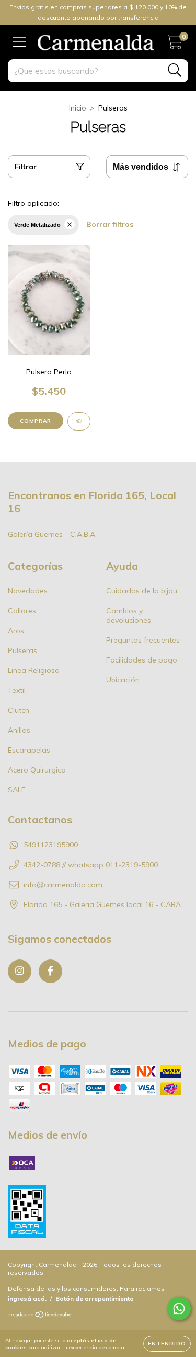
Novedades (28, 590)
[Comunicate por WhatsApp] (179, 1308)
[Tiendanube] (40, 1316)
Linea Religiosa (34, 670)
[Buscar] (175, 70)
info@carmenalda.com (63, 884)
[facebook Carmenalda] (50, 971)
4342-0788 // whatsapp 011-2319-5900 (91, 864)
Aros (16, 630)
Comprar (35, 420)
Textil (17, 690)
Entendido (167, 1343)
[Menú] (19, 42)
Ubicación (123, 680)
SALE (17, 790)
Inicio (77, 108)
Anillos (19, 730)
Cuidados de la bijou (141, 590)
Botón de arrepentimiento (94, 1299)
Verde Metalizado (37, 225)
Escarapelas (29, 750)
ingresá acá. (27, 1299)
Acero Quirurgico (37, 770)
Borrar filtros (109, 224)
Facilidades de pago (141, 660)
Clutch (18, 710)
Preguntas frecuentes (143, 640)
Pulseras (22, 650)
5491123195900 (51, 844)
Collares (22, 610)
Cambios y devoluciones (128, 615)
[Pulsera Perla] (78, 421)
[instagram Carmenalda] (19, 971)
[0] (174, 45)
